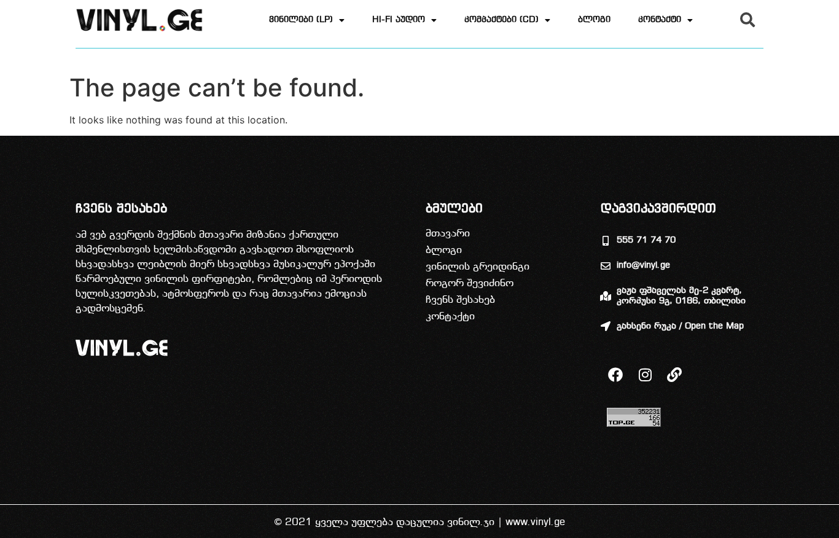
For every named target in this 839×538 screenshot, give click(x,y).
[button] (747, 19)
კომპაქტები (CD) (501, 20)
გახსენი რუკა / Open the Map (680, 326)
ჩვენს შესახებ (460, 300)
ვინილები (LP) (301, 20)
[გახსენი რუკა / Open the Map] (606, 326)
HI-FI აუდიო (398, 20)
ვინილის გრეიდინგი (477, 267)
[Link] (674, 374)
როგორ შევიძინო (469, 283)
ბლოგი (594, 20)
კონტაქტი (659, 20)
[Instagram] (645, 374)
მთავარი (448, 233)
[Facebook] (615, 374)
